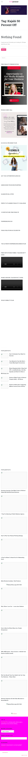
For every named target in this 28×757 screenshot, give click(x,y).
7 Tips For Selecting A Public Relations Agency (12, 514)
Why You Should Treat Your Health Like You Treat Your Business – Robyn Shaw (13, 676)
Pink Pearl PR (4, 722)
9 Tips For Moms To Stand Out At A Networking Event (12, 558)
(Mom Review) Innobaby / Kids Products (11, 581)
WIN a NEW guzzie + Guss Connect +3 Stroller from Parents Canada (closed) (13, 652)
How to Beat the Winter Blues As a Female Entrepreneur (11, 629)
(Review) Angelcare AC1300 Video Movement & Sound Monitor (12, 699)
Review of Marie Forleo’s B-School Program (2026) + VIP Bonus (17, 378)
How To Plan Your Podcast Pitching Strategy (12, 535)
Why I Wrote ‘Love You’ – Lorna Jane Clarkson (12, 606)
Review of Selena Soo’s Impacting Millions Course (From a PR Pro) (17, 385)
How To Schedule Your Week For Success (17, 354)
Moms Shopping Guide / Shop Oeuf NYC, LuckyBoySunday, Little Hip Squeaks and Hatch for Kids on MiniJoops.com (14, 371)
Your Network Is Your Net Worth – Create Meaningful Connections (17, 362)
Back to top (24, 755)
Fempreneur (5, 752)
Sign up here (3, 746)
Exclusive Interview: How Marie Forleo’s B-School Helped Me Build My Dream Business (13, 491)
